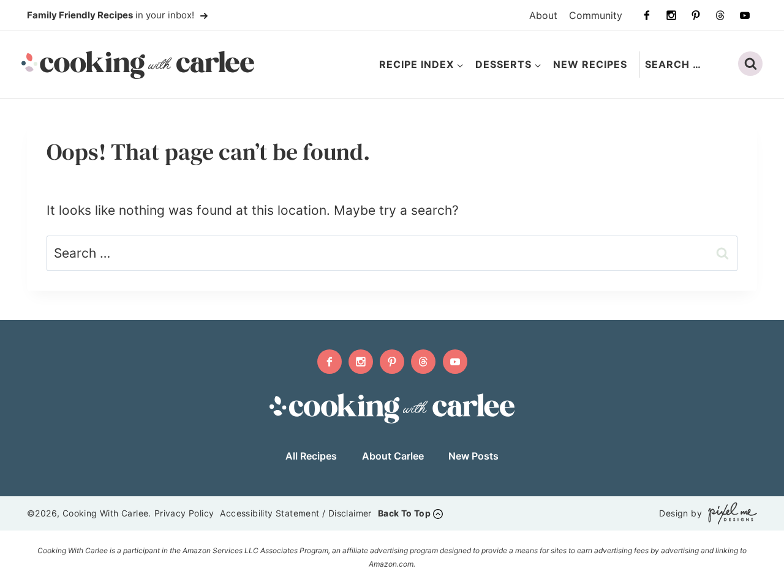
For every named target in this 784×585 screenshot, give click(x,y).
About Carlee (393, 456)
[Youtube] (745, 15)
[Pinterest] (696, 15)
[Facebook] (647, 15)
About (543, 15)
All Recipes (311, 456)
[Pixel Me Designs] (729, 513)
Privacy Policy (184, 513)
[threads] (720, 15)
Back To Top (404, 513)
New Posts (473, 456)
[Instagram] (671, 15)
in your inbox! (112, 15)
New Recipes (590, 64)
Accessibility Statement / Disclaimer (295, 513)
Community (595, 15)
